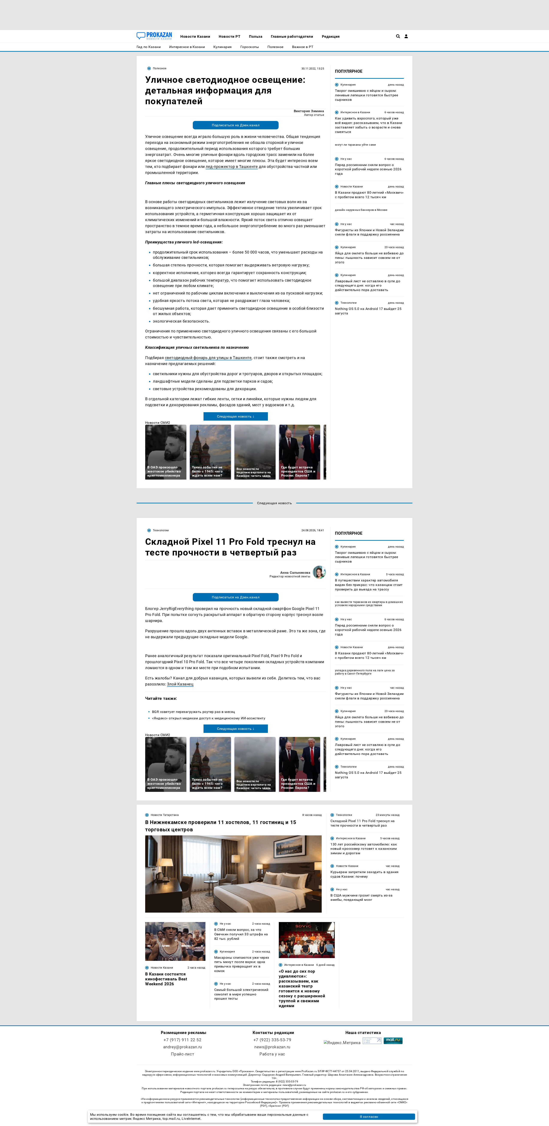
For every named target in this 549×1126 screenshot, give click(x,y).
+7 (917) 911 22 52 (182, 1039)
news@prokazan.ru (272, 1046)
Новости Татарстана (165, 815)
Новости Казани (352, 186)
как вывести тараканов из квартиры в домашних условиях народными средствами (369, 603)
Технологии (349, 302)
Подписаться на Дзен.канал (235, 125)
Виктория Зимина (309, 111)
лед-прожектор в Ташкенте (232, 166)
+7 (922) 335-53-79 (272, 1039)
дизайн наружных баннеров (354, 209)
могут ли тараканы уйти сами (355, 144)
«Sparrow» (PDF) (278, 1105)
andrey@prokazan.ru (182, 1046)
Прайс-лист (182, 1054)
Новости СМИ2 (157, 423)
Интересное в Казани (355, 112)
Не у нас (346, 158)
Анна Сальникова (295, 573)
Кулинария (348, 84)
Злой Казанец (180, 684)
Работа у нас (272, 1054)
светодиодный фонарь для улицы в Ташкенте (208, 357)
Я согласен (369, 1117)
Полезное (159, 68)
